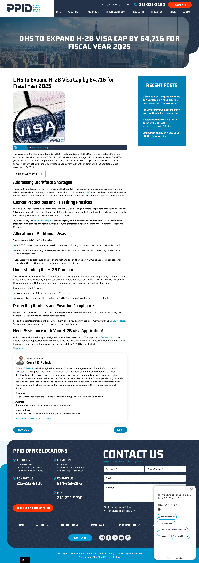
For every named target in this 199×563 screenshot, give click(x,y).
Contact (187, 11)
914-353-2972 (69, 483)
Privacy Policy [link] (112, 557)
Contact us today (110, 337)
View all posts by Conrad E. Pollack (34, 418)
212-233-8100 (152, 4)
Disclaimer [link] (85, 557)
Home (58, 11)
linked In (115, 538)
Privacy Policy (123, 507)
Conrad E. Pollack (38, 147)
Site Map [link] (98, 557)
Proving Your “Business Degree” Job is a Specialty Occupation (161, 111)
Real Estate (138, 11)
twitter (128, 538)
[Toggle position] (186, 489)
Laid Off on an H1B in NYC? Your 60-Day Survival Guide (161, 134)
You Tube (121, 538)
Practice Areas (69, 525)
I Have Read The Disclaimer (121, 511)
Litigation (157, 11)
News (173, 11)
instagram (102, 538)
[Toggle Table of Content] (40, 174)
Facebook (108, 538)
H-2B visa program (43, 220)
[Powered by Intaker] (179, 558)
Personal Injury (115, 11)
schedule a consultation (33, 508)
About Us (73, 11)
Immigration (92, 11)
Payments (180, 4)
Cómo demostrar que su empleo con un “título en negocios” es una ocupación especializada (161, 100)
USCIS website (117, 321)
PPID (87, 192)
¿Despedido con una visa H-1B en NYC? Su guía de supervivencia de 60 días (160, 123)
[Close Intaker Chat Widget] (191, 489)
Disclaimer (109, 507)
